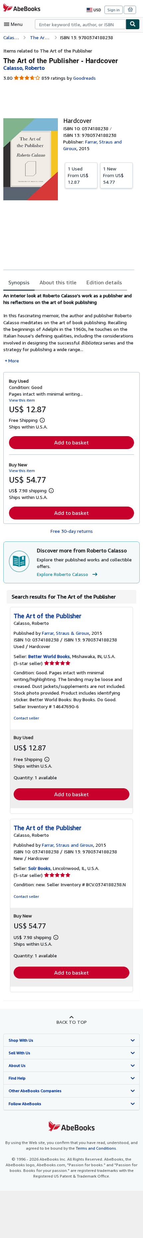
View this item (22, 400)
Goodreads (84, 78)
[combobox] (80, 24)
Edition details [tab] (104, 282)
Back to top (72, 1022)
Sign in (113, 9)
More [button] (13, 360)
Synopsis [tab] (19, 282)
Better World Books (49, 656)
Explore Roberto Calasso (62, 574)
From (78, 175)
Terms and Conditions (96, 1148)
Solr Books (39, 868)
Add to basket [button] (71, 442)
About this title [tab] (58, 282)
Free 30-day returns (72, 531)
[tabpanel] (68, 328)
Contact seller (26, 717)
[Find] (132, 24)
